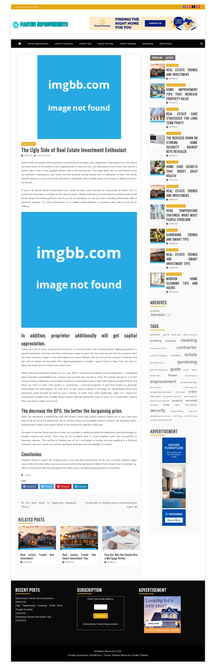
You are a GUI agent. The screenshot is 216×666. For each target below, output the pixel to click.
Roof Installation (191, 405)
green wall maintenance (159, 370)
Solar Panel (193, 411)
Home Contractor (64, 43)
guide (175, 369)
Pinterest (198, 6)
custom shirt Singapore (158, 355)
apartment (155, 334)
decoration (176, 355)
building (155, 340)
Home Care (85, 43)
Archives (154, 310)
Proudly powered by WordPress (85, 655)
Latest (169, 58)
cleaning (189, 340)
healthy (194, 370)
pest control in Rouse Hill (172, 397)
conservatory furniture (158, 348)
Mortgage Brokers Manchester (160, 392)
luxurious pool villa (190, 387)
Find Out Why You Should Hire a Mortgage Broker (121, 556)
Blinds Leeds (176, 335)
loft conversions (155, 387)
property (177, 400)
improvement (163, 381)
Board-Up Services (190, 335)
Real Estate (165, 43)
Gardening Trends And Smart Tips (182, 237)
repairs (177, 405)
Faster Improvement (107, 623)
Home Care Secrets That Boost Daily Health (182, 171)
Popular (157, 58)
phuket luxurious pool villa (159, 401)
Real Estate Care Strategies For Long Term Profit (182, 118)
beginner (166, 335)
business (171, 340)
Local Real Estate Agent (188, 382)
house (172, 375)
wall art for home (191, 416)
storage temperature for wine (160, 416)
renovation (154, 405)
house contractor (191, 376)
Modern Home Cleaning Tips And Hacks (182, 283)
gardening (187, 361)
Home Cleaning (128, 43)
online (193, 391)
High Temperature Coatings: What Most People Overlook (182, 215)
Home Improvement (37, 43)
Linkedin (81, 486)
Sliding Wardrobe (177, 411)
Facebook (184, 6)
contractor (187, 347)
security (157, 410)
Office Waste (180, 392)
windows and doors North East (161, 420)
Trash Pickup (177, 416)
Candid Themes (139, 655)
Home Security (105, 43)
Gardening (147, 43)
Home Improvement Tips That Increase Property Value (182, 94)
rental (166, 404)
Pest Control (155, 396)
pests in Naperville (190, 397)
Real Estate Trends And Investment (37, 556)
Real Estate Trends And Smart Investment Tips (79, 556)
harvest (186, 370)
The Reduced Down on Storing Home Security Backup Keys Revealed (182, 144)
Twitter (193, 6)
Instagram (188, 6)
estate (28, 475)
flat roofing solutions (157, 363)
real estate (191, 400)
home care (155, 375)
